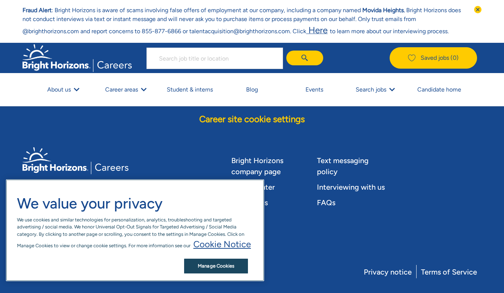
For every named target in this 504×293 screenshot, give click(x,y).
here (317, 30)
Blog (252, 89)
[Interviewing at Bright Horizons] (329, 30)
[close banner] (477, 9)
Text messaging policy (343, 166)
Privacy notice (388, 272)
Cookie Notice (222, 244)
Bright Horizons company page (257, 166)
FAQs (326, 202)
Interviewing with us (351, 187)
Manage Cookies (216, 266)
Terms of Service (449, 272)
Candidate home (439, 89)
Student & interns (190, 89)
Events (314, 89)
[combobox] (214, 58)
